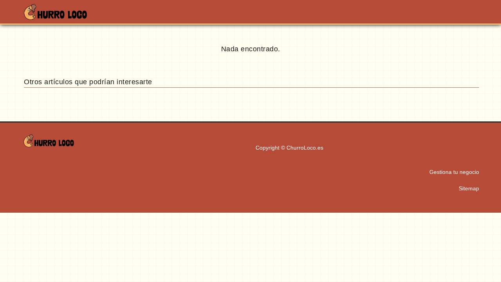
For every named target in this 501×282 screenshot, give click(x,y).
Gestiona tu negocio (454, 172)
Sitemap (469, 188)
